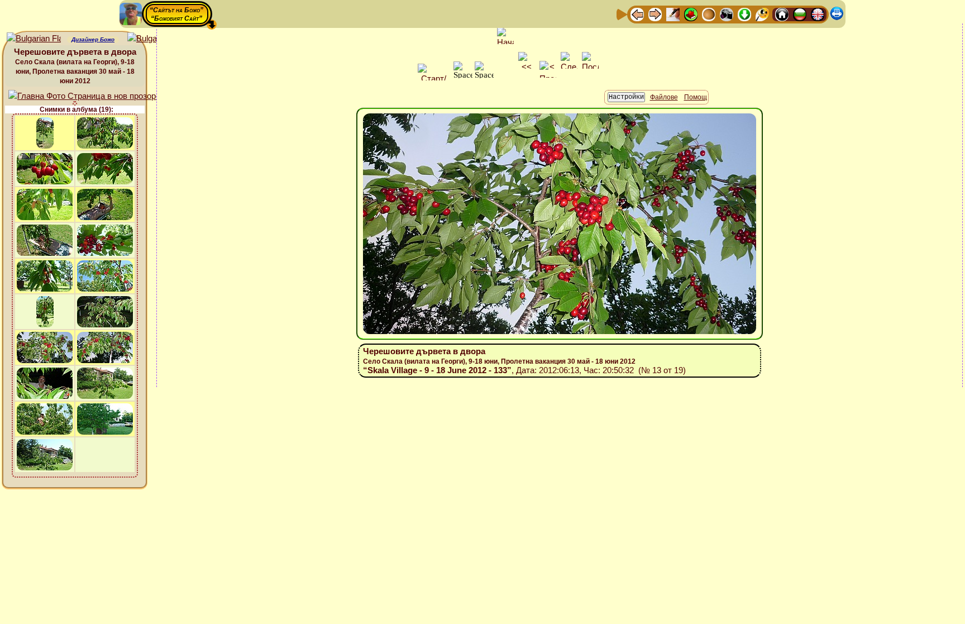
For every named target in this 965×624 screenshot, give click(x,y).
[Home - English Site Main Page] (817, 13)
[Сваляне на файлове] (744, 13)
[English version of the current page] (34, 39)
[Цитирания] (691, 13)
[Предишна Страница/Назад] (637, 13)
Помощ (695, 97)
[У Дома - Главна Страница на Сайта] (782, 13)
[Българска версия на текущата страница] (154, 39)
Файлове (664, 97)
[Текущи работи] (708, 13)
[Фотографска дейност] (726, 13)
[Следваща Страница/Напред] (655, 13)
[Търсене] (762, 13)
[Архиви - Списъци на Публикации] (673, 13)
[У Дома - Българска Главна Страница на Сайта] (799, 13)
